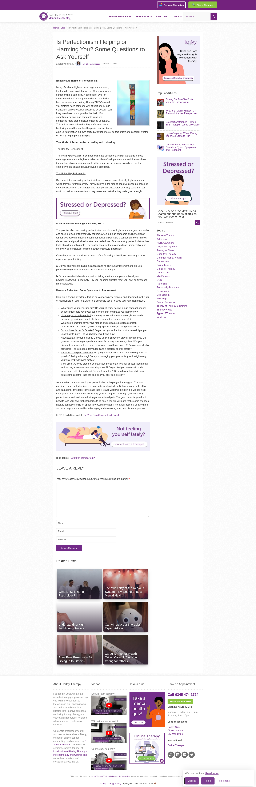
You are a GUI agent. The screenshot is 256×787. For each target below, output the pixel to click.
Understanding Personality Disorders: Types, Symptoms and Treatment (181, 147)
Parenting (162, 283)
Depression (163, 261)
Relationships (164, 291)
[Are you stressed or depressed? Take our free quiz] (103, 220)
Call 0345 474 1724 (183, 695)
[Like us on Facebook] (184, 757)
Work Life (162, 317)
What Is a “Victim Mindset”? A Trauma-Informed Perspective (181, 112)
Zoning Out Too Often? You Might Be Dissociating (180, 100)
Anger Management (167, 246)
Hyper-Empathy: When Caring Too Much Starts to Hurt (181, 134)
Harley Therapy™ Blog (110, 783)
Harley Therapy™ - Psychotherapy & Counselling (110, 776)
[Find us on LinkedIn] (178, 757)
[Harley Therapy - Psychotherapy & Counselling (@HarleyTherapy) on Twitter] (191, 757)
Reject (207, 781)
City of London (175, 730)
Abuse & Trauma (165, 235)
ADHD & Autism (165, 243)
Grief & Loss (163, 272)
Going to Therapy (166, 269)
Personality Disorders (168, 287)
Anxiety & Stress (165, 250)
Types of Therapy (166, 313)
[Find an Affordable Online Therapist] (103, 435)
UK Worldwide (175, 734)
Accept (192, 781)
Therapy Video (164, 309)
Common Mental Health (83, 458)
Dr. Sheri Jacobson (91, 64)
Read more (212, 773)
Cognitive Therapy (166, 254)
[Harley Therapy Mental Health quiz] (147, 726)
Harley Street (174, 727)
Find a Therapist (202, 4)
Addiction (162, 239)
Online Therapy (176, 745)
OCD (159, 280)
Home (56, 28)
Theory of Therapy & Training (172, 306)
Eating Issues (164, 265)
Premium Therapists (171, 4)
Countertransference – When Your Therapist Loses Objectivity (183, 123)
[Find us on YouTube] (171, 757)
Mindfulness (163, 276)
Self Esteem (163, 295)
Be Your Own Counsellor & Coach (102, 415)
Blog (63, 28)
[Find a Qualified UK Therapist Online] (178, 83)
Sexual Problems (166, 302)
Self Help (162, 298)
